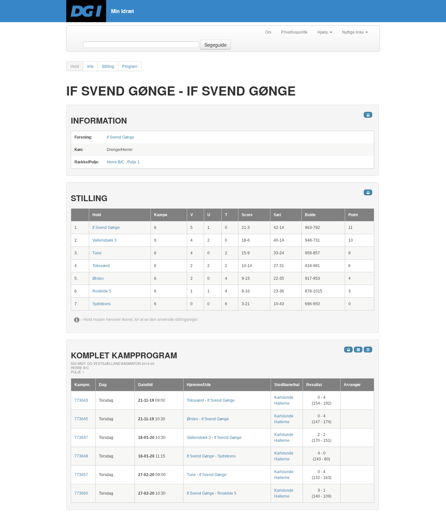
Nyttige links (353, 32)
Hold (75, 66)
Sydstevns (101, 304)
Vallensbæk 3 (104, 240)
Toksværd (101, 265)
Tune (97, 253)
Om (268, 32)
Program (129, 66)
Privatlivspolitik (294, 32)
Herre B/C (115, 162)
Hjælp (323, 32)
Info (90, 66)
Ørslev (98, 278)
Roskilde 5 (101, 291)
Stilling (108, 66)
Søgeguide (215, 44)
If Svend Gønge (120, 137)
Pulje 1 (133, 162)
